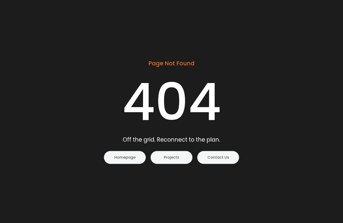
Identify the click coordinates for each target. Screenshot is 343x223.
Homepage (125, 157)
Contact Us (218, 157)
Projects (171, 157)
